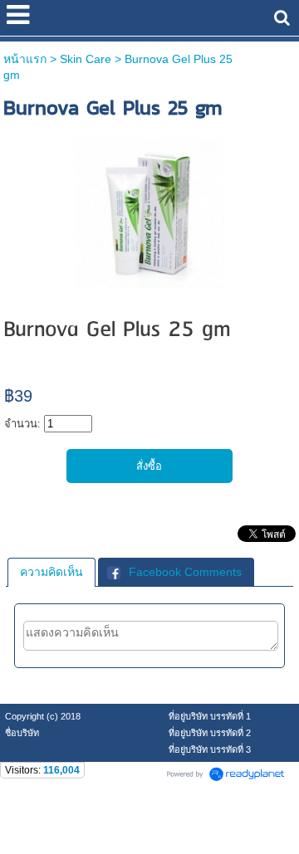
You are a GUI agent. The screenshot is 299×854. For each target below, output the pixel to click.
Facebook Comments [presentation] (185, 571)
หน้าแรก (25, 59)
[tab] (51, 572)
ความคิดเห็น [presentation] (51, 571)
